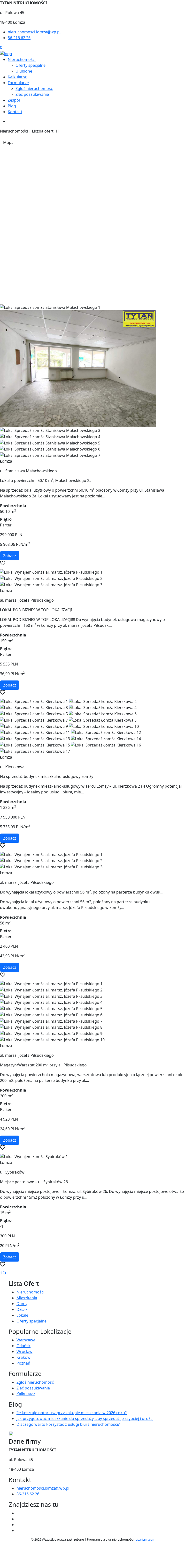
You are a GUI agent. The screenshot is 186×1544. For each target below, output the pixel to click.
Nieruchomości (22, 59)
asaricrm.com (145, 1539)
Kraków (23, 1357)
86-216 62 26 (19, 37)
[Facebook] (18, 1513)
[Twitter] (18, 1519)
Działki (22, 1309)
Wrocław (24, 1351)
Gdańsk (23, 1345)
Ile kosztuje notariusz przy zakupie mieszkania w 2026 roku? (71, 1412)
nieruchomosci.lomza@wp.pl (34, 32)
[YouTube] (18, 1524)
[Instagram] (18, 1530)
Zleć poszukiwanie (32, 94)
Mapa (8, 142)
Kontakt (15, 111)
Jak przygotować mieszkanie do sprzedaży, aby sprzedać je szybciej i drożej (85, 1418)
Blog (12, 106)
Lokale (22, 1315)
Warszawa (25, 1340)
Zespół (14, 100)
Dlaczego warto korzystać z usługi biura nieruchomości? (68, 1424)
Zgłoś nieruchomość (34, 88)
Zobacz (9, 555)
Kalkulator (17, 77)
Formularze (18, 82)
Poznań (23, 1363)
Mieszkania (26, 1297)
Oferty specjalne (31, 65)
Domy (21, 1303)
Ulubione (24, 71)
